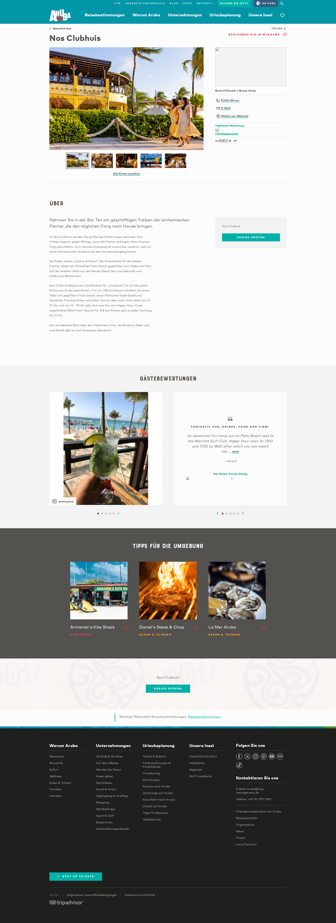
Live (116, 3)
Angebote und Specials (145, 3)
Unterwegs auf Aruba (158, 793)
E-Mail (225, 108)
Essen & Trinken (60, 782)
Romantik (56, 763)
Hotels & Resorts (154, 756)
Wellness (55, 776)
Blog (174, 3)
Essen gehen (104, 776)
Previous (218, 513)
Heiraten (55, 795)
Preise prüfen (251, 237)
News (187, 3)
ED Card (269, 3)
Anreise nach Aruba (156, 786)
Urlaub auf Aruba (155, 806)
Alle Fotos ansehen (126, 173)
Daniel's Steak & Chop (161, 626)
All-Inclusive (151, 779)
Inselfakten (197, 763)
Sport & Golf (105, 815)
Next (118, 513)
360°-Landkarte (200, 776)
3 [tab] (106, 514)
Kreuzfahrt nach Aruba (159, 799)
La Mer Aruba (222, 626)
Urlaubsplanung (225, 14)
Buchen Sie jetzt (234, 3)
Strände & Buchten (109, 756)
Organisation (245, 824)
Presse (240, 837)
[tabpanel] (105, 448)
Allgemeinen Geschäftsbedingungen (92, 895)
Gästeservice (152, 819)
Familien (55, 789)
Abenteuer (56, 756)
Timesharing (151, 773)
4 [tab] (110, 514)
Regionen (195, 769)
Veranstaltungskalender (112, 828)
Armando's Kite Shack (92, 626)
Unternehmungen (185, 14)
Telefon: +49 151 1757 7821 (253, 799)
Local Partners (246, 844)
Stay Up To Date (78, 876)
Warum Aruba (146, 14)
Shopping (102, 802)
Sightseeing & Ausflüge (112, 795)
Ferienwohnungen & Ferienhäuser (157, 764)
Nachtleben (104, 782)
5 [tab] (114, 514)
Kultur (53, 769)
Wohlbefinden (105, 809)
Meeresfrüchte (61, 28)
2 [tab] (102, 514)
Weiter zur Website (234, 116)
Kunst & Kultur (106, 789)
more (235, 451)
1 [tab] (98, 514)
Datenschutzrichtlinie (140, 895)
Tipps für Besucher (156, 812)
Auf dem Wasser (107, 763)
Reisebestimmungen (105, 14)
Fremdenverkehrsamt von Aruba (258, 811)
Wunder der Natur (108, 769)
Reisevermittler (246, 818)
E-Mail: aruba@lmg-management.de (250, 790)
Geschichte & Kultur (203, 756)
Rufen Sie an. (230, 100)
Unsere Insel (260, 14)
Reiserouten (104, 822)
